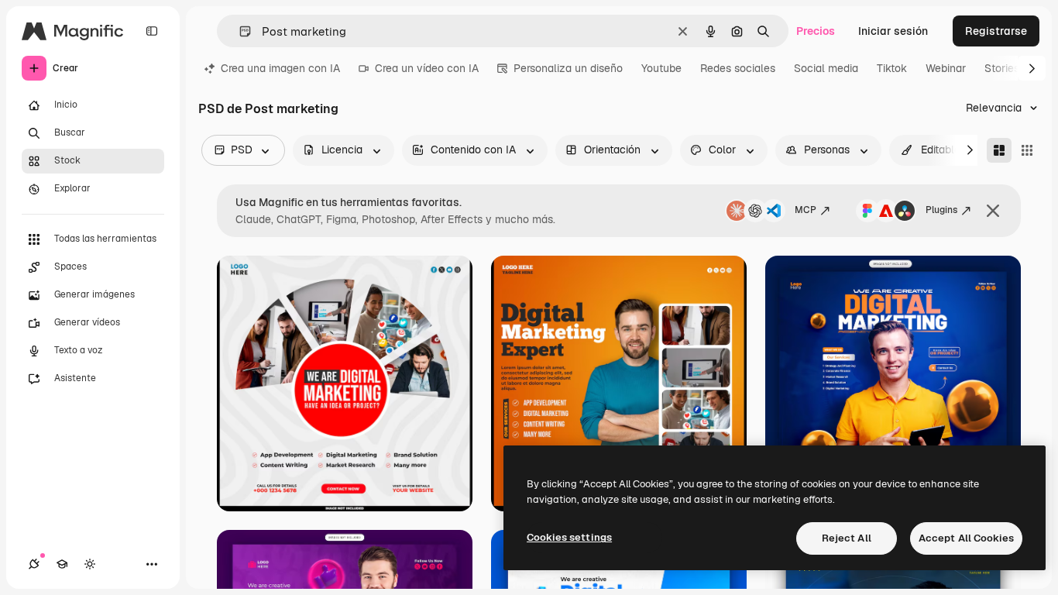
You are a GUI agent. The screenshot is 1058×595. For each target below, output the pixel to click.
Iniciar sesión (893, 31)
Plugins (941, 210)
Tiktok (892, 68)
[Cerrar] (993, 210)
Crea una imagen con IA (280, 68)
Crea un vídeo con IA (427, 68)
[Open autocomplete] (239, 31)
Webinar (946, 68)
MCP (805, 210)
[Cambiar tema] (89, 564)
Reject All (846, 538)
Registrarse (996, 31)
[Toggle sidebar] (151, 31)
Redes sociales (737, 68)
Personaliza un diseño (568, 68)
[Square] (1027, 150)
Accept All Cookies (966, 538)
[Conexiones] (34, 564)
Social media (826, 68)
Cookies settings (569, 537)
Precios (815, 31)
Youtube (661, 68)
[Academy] (62, 564)
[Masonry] (999, 150)
